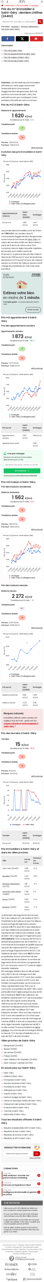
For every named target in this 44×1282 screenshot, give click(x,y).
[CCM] (32, 1264)
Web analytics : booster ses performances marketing (16, 1176)
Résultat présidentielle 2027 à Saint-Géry (22, 1128)
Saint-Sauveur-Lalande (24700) (18, 1063)
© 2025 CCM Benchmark (22, 1254)
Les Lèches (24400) (12, 1052)
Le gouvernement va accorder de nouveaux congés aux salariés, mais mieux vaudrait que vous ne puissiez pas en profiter (22, 1222)
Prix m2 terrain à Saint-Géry (16, 61)
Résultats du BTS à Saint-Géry (17, 1138)
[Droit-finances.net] (32, 1269)
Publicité (38, 1245)
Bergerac (6, 907)
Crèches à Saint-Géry (13, 1111)
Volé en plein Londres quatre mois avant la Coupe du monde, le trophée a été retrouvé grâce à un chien (21, 1230)
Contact (9, 1247)
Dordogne (34, 5)
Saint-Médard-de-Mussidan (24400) (20, 1059)
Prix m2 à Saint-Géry (13, 50)
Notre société (30, 1245)
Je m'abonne (20, 471)
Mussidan (15, 26)
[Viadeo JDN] (32, 1274)
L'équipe (21, 1245)
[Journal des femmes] (11, 1264)
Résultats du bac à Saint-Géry (17, 1131)
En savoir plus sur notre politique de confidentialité (20, 475)
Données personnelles (30, 1247)
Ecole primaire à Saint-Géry (16, 1107)
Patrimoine (10, 5)
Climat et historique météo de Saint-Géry (22, 1101)
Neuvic (5, 899)
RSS (40, 1249)
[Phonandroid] (32, 1279)
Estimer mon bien (33, 310)
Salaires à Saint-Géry (13, 1076)
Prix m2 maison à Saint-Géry (16, 57)
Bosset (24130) (10, 1049)
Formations (11, 1168)
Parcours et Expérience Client (17, 1184)
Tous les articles (32, 1249)
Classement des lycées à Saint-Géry (20, 1104)
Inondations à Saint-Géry (15, 1087)
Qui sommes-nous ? (10, 1245)
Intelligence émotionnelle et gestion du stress (20, 1192)
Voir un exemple (34, 1158)
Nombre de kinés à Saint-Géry (17, 1083)
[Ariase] (11, 1279)
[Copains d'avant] (11, 1274)
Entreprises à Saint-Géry (15, 1080)
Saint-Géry (33, 239)
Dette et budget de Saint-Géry (18, 1097)
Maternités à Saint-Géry (15, 1114)
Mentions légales (21, 1251)
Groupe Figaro (33, 1251)
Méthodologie (37, 148)
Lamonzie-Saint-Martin (10, 29)
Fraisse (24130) (10, 1056)
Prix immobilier (22, 5)
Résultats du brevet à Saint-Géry (18, 1135)
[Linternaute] (11, 1269)
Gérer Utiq (22, 1249)
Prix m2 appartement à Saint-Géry (19, 54)
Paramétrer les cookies (9, 1249)
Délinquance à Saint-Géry (15, 1090)
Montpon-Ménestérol (29, 26)
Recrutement (17, 1247)
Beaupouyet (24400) (13, 1045)
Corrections (10, 1251)
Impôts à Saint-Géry (13, 1094)
